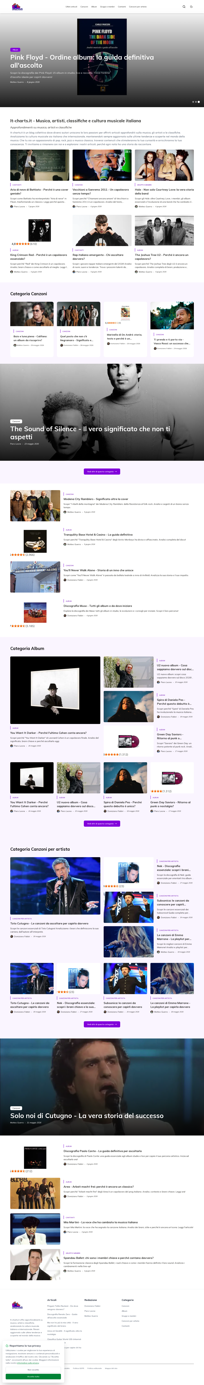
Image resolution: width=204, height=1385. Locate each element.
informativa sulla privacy (28, 1363)
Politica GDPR (78, 1368)
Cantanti (122, 6)
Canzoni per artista (138, 6)
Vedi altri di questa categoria (100, 471)
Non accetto (33, 1370)
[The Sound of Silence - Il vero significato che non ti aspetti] (102, 412)
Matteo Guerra (17, 82)
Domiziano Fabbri (92, 1306)
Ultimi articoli (71, 6)
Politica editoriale (94, 1368)
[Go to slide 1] (193, 102)
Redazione (91, 1300)
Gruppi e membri (107, 6)
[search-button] (184, 6)
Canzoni (84, 6)
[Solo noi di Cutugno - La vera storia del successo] (102, 1087)
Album (94, 6)
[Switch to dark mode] (191, 6)
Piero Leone (15, 444)
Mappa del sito (111, 1368)
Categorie (128, 1300)
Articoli (51, 1300)
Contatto (66, 1368)
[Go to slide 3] (199, 102)
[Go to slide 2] (196, 102)
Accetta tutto (33, 1376)
